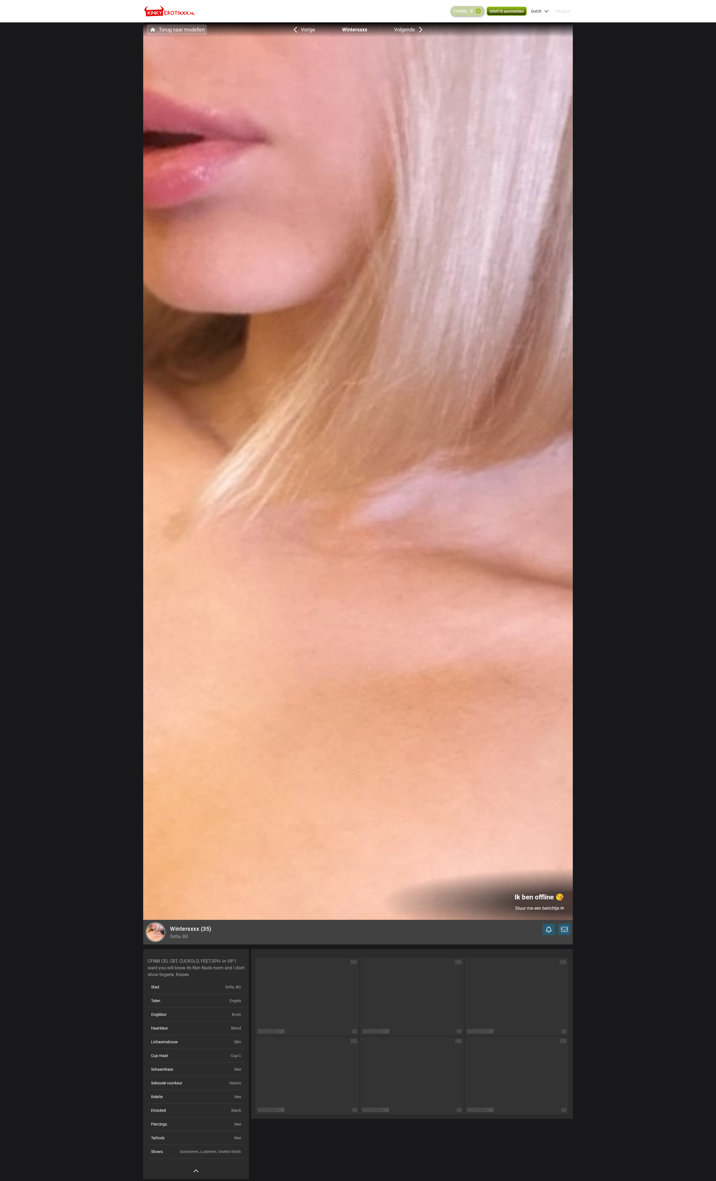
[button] (540, 11)
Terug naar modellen (182, 29)
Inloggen (563, 11)
